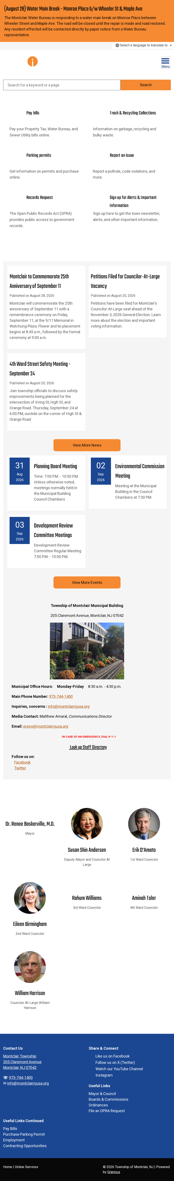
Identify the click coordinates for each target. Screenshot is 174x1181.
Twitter (20, 768)
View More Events (87, 582)
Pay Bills (10, 1128)
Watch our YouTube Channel (119, 1069)
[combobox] (143, 45)
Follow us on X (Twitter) (115, 1062)
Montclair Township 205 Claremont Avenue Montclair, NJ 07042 (22, 1062)
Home (7, 1167)
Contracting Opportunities (25, 1146)
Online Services (26, 1167)
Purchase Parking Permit (24, 1134)
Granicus (113, 1172)
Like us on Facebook (112, 1056)
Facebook (22, 762)
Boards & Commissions (108, 1099)
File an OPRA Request (107, 1111)
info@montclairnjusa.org (69, 706)
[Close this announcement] (169, 4)
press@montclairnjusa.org (45, 726)
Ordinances (98, 1105)
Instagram (104, 1075)
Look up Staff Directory (88, 747)
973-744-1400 (61, 696)
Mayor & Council (102, 1093)
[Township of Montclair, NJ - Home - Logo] (24, 64)
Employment (14, 1140)
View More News (87, 445)
